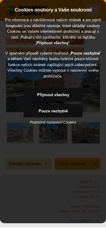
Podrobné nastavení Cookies (53, 122)
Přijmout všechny (53, 95)
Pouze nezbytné (53, 111)
